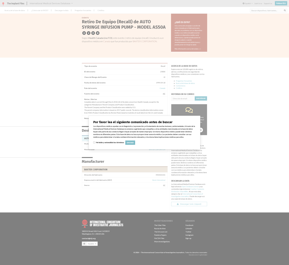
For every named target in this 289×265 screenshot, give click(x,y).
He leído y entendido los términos (110, 142)
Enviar (130, 143)
